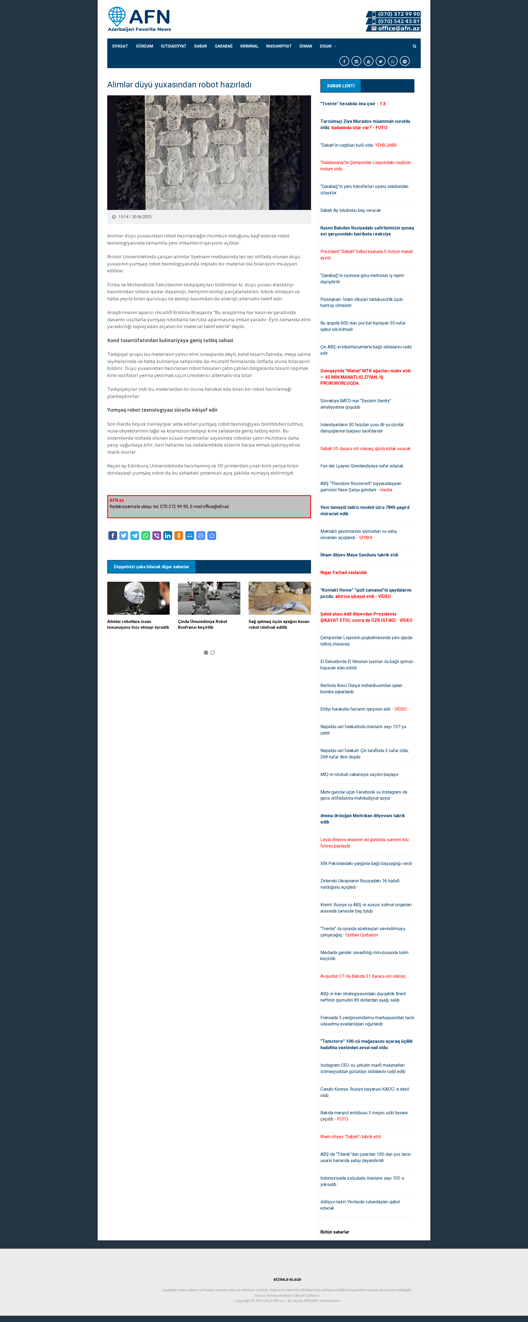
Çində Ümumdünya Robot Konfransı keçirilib (202, 624)
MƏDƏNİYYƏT (279, 46)
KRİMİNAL (249, 46)
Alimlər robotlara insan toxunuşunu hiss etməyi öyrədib (138, 624)
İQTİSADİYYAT (173, 46)
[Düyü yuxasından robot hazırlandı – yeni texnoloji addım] (211, 535)
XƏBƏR (200, 46)
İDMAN (305, 46)
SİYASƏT (120, 46)
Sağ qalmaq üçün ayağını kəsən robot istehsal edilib (279, 624)
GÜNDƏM (144, 46)
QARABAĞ (224, 46)
